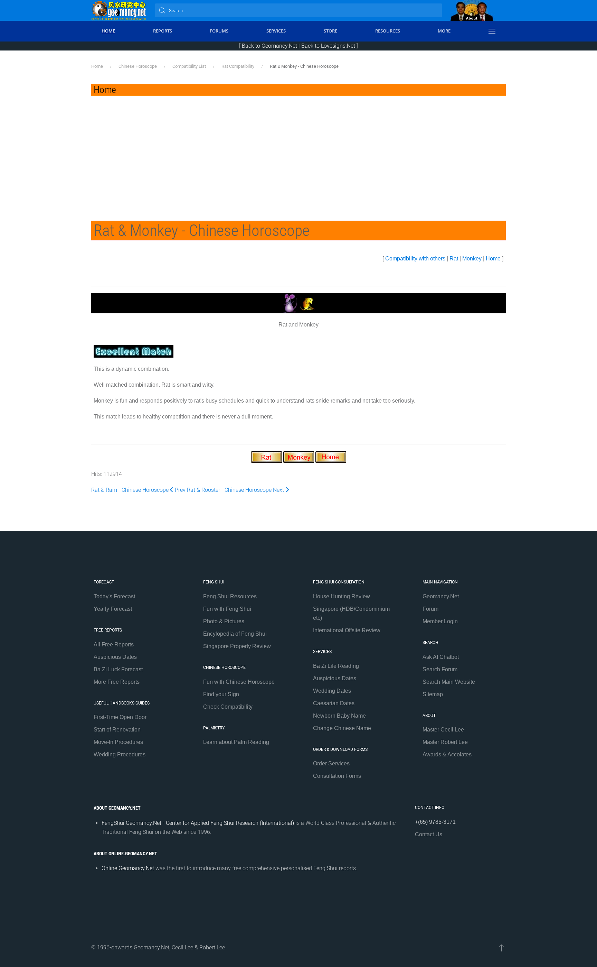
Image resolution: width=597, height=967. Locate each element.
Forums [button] (219, 31)
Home (493, 258)
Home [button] (108, 31)
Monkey (472, 258)
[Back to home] (118, 10)
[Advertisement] (298, 148)
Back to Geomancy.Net (269, 46)
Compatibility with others (415, 258)
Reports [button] (162, 31)
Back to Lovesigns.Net (328, 46)
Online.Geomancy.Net (128, 868)
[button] (492, 31)
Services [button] (276, 31)
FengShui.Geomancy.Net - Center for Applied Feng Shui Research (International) (198, 823)
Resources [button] (387, 31)
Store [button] (330, 31)
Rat (453, 258)
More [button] (444, 31)
